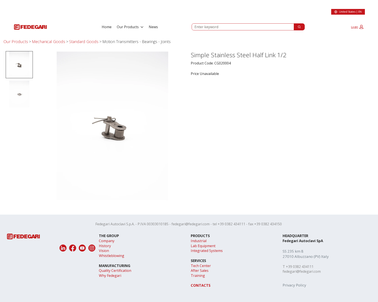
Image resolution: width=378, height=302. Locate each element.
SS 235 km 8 (293, 251)
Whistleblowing (111, 255)
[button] (357, 27)
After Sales (199, 270)
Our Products (128, 26)
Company (106, 240)
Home (107, 26)
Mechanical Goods (48, 41)
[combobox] (241, 27)
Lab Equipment (203, 245)
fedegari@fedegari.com (191, 224)
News (153, 26)
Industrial (198, 240)
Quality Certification (115, 270)
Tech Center (201, 265)
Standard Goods (83, 41)
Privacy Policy (294, 285)
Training (198, 275)
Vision (104, 250)
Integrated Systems (207, 250)
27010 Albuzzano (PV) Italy (306, 256)
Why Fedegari (110, 275)
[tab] (19, 64)
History (105, 245)
